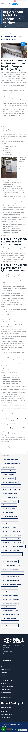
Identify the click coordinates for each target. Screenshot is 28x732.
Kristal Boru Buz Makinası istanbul (12, 535)
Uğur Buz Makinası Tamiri (9, 588)
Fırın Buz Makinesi (6, 34)
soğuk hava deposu (8, 558)
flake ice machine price (9, 505)
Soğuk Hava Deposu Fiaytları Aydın (12, 565)
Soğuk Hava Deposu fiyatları (10, 569)
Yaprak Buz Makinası (6, 689)
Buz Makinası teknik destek (10, 493)
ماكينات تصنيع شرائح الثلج (6, 714)
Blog (2, 666)
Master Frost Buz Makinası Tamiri (12, 554)
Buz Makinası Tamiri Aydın (10, 482)
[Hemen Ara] (3, 729)
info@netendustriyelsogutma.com (11, 655)
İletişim (3, 675)
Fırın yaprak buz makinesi (9, 508)
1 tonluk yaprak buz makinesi (10, 459)
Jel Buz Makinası (5, 695)
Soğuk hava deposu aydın (10, 561)
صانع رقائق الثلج (4, 711)
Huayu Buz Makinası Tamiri (10, 516)
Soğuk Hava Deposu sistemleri (11, 580)
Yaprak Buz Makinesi (6, 707)
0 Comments (18, 447)
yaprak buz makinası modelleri (11, 599)
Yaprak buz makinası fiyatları (11, 595)
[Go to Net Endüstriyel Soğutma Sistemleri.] (1, 26)
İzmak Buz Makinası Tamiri (10, 622)
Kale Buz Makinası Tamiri (9, 520)
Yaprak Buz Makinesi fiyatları (10, 610)
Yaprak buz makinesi (8, 607)
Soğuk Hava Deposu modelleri (11, 576)
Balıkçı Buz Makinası (6, 692)
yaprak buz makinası (8, 592)
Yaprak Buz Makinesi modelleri (11, 614)
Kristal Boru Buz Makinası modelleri (12, 542)
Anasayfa (3, 664)
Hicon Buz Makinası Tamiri (10, 512)
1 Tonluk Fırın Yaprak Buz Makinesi (13, 38)
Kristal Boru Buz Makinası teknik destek (13, 546)
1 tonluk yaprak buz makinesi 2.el (11, 463)
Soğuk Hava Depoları (6, 697)
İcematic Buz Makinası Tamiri (11, 618)
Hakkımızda (4, 672)
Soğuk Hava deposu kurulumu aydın (12, 573)
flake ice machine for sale (10, 501)
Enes (11, 447)
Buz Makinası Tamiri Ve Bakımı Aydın (12, 490)
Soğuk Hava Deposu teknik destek (12, 584)
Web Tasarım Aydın (12, 729)
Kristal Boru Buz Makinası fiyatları (12, 531)
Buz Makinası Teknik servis (10, 497)
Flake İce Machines (5, 717)
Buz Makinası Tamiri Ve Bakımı (11, 486)
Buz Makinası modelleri (9, 474)
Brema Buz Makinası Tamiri (10, 467)
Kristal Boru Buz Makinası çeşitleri (12, 550)
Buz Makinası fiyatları (8, 471)
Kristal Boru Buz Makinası (9, 524)
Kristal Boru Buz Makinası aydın (11, 527)
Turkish (18, 1)
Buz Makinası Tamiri (8, 478)
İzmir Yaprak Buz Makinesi (10, 626)
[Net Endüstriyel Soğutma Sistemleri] (14, 4)
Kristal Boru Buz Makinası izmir (11, 539)
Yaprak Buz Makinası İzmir (10, 603)
